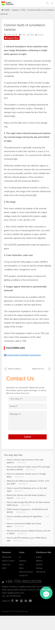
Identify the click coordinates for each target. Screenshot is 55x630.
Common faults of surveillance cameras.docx (23, 355)
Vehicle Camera (8, 561)
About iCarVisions (26, 572)
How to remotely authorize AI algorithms (24, 516)
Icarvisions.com (7, 3)
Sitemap (39, 568)
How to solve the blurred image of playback (15, 369)
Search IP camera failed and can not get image (41, 369)
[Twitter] (16, 600)
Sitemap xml (40, 572)
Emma (40, 35)
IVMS (4, 568)
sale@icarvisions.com (15, 593)
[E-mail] (30, 600)
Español (39, 564)
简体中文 (39, 561)
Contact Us (23, 576)
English (39, 557)
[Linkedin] (26, 600)
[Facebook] (12, 600)
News (21, 564)
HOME (7, 10)
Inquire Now (13, 38)
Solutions (22, 561)
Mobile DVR (6, 557)
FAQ (23, 10)
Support (15, 10)
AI (20, 557)
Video (21, 568)
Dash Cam (6, 564)
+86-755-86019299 (23, 581)
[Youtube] (21, 600)
